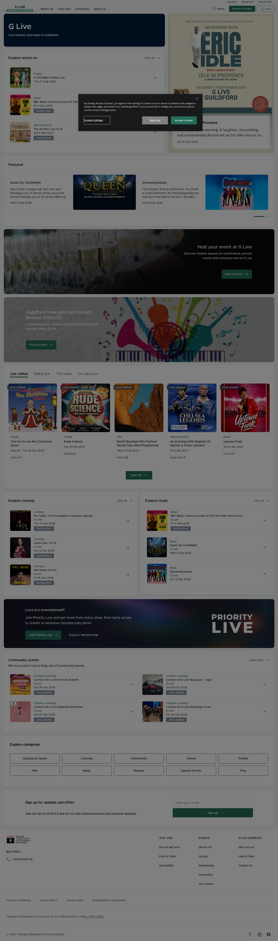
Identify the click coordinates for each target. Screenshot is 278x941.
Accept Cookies (184, 120)
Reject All (155, 120)
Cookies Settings (93, 120)
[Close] (197, 98)
